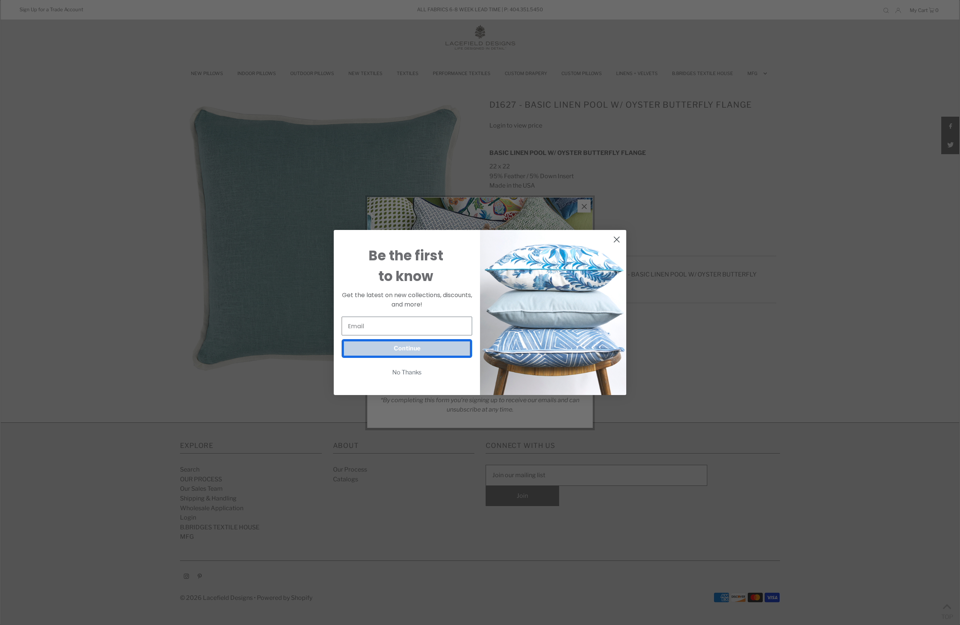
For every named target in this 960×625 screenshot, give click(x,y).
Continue (407, 348)
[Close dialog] (616, 239)
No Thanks (407, 372)
